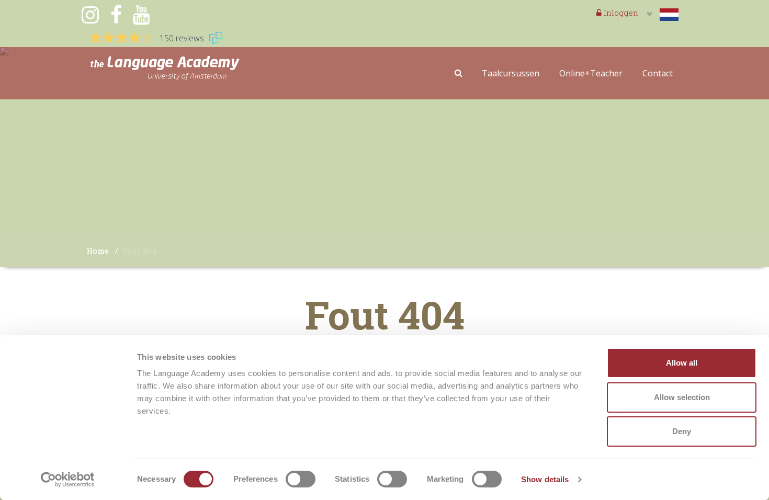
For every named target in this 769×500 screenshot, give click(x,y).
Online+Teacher (591, 73)
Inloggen (620, 12)
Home (97, 250)
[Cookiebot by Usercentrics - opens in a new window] (68, 479)
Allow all (681, 362)
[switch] (300, 479)
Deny (681, 431)
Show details (545, 479)
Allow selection (682, 397)
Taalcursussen (510, 73)
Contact (657, 73)
